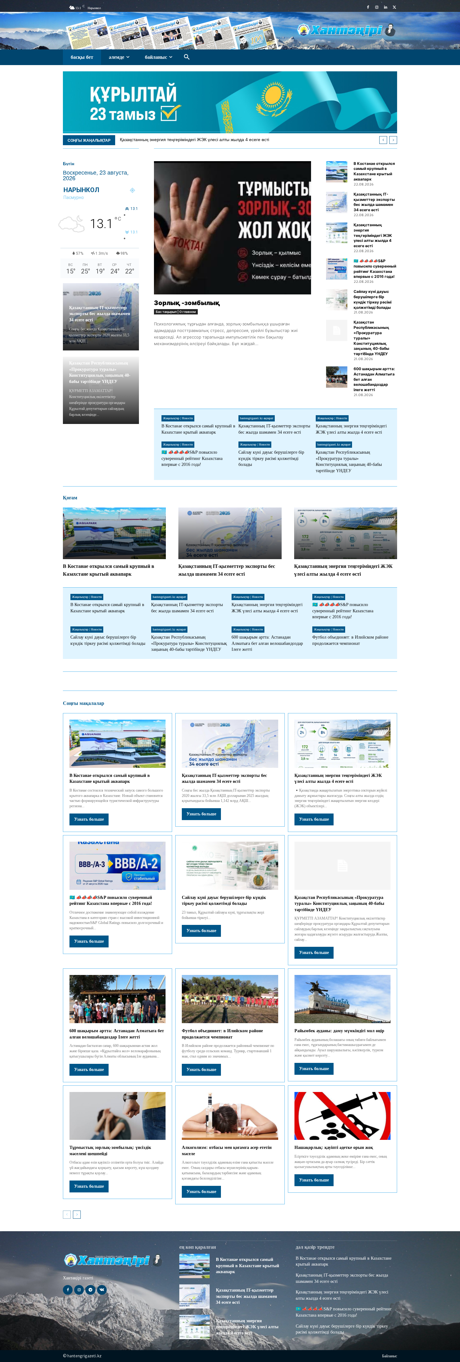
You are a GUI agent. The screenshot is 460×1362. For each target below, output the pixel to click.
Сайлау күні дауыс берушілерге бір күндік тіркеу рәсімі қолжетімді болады (271, 458)
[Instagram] (377, 7)
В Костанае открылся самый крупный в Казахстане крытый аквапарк (374, 171)
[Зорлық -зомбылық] (232, 228)
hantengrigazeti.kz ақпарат (256, 418)
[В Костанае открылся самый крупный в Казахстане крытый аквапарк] (336, 171)
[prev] (383, 140)
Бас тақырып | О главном (176, 312)
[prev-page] (67, 1215)
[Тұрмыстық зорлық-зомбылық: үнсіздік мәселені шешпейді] (117, 1116)
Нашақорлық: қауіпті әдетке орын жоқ (333, 1147)
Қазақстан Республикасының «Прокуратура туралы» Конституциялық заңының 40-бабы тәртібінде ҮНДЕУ (189, 643)
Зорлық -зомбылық (187, 303)
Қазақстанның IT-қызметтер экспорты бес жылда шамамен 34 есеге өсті (99, 313)
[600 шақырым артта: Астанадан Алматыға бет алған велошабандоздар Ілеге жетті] (336, 377)
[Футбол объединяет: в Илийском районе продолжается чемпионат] (230, 999)
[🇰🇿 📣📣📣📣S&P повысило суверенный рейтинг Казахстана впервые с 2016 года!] (336, 269)
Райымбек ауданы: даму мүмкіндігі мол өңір (339, 1030)
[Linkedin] (385, 7)
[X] (394, 7)
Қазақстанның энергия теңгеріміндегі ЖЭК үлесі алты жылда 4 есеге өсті (194, 139)
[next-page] (77, 1215)
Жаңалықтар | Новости (178, 418)
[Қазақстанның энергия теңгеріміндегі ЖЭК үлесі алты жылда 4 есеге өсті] (336, 233)
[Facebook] (368, 7)
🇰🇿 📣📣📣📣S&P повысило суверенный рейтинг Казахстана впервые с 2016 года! (191, 458)
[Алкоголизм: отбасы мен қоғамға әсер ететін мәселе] (230, 1116)
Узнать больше (89, 819)
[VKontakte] (102, 1290)
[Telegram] (90, 1290)
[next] (393, 140)
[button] (187, 57)
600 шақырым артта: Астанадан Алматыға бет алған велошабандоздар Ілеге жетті (267, 643)
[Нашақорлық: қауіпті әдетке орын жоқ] (342, 1116)
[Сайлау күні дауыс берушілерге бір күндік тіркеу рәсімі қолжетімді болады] (336, 299)
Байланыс (389, 1356)
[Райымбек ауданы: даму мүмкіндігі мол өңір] (342, 999)
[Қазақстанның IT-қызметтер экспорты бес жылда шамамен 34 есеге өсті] (336, 202)
